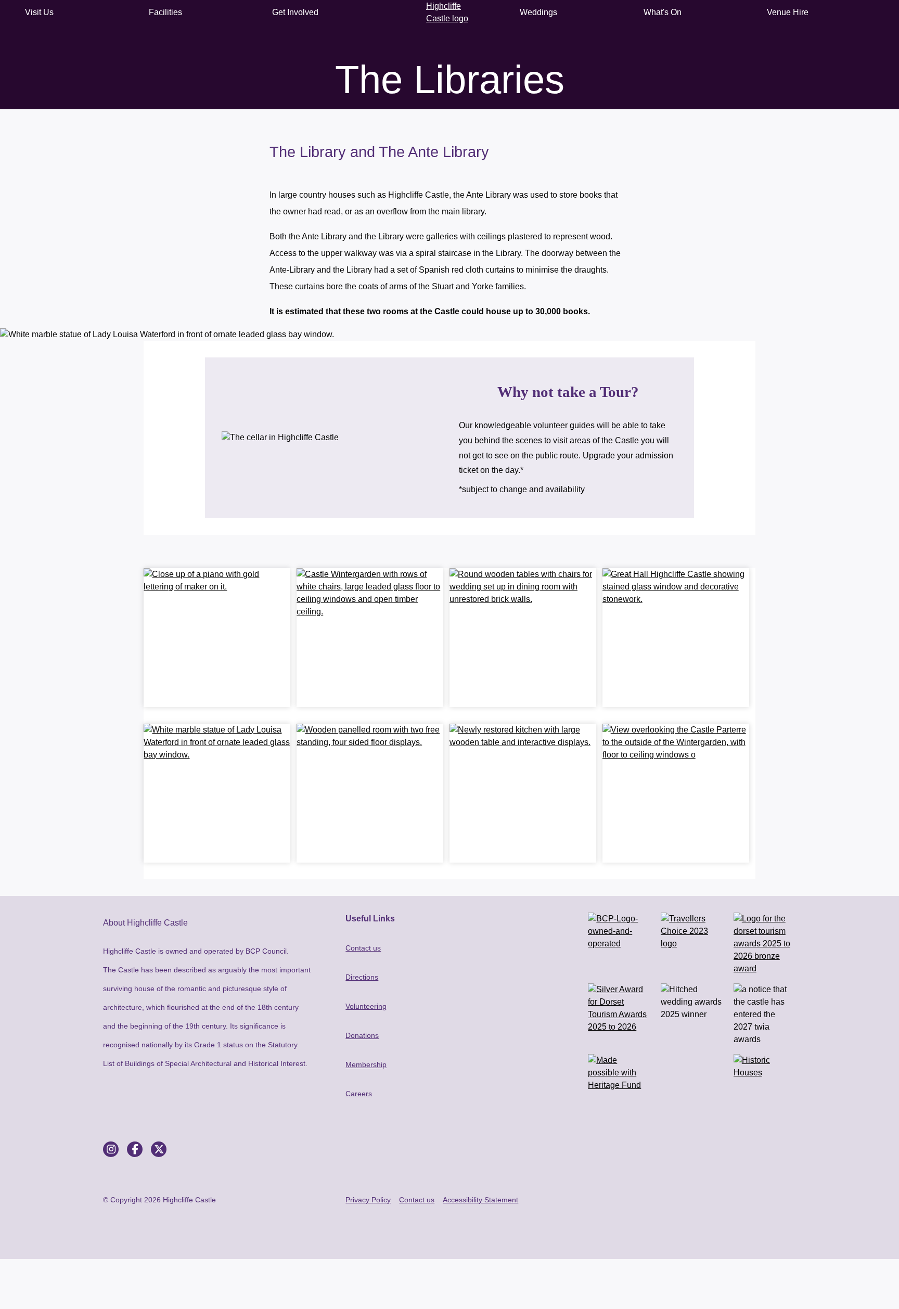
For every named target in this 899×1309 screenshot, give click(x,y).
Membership (366, 1064)
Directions (361, 977)
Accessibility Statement (480, 1200)
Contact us (363, 948)
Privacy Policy (368, 1200)
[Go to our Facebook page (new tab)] (135, 1149)
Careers (358, 1093)
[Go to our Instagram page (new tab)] (111, 1149)
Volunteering (366, 1006)
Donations (362, 1035)
